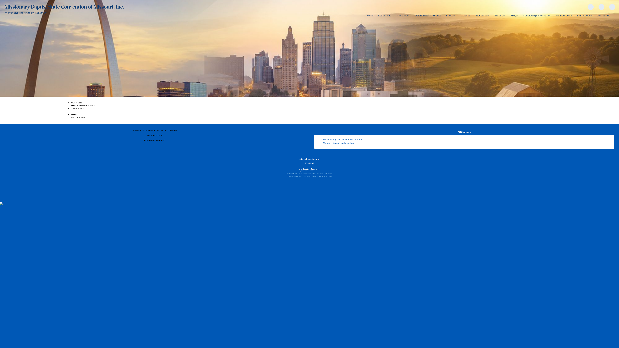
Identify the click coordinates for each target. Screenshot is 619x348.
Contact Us (603, 15)
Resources (482, 15)
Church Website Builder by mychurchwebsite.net (304, 176)
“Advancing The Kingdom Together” (26, 13)
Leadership (385, 15)
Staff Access (584, 15)
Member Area (564, 15)
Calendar (466, 15)
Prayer (514, 15)
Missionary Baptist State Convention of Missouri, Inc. (64, 6)
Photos (451, 15)
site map (309, 162)
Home (370, 15)
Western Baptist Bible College (338, 142)
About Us (500, 15)
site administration (309, 159)
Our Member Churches (428, 15)
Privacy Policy (327, 176)
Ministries (404, 15)
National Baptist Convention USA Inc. (342, 139)
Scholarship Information (537, 15)
